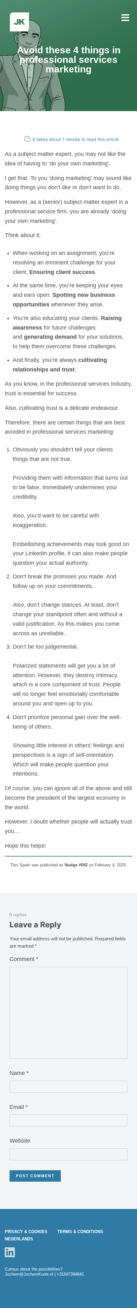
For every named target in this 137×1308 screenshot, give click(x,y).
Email (19, 1107)
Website (20, 1141)
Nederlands (19, 1239)
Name (19, 1073)
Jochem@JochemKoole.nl (29, 1274)
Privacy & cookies (26, 1231)
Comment (24, 959)
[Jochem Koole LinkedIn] (10, 1252)
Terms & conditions (80, 1231)
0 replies (18, 914)
